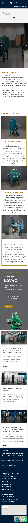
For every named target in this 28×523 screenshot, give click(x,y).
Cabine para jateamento (8, 465)
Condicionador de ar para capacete (11, 475)
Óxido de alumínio (6, 489)
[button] (14, 18)
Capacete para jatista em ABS (10, 473)
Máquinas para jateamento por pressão (12, 462)
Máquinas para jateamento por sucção (12, 460)
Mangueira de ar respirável (8, 478)
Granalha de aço (6, 484)
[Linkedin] (2, 3)
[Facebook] (11, 3)
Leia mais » (5, 366)
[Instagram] (7, 3)
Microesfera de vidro (7, 488)
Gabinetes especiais (7, 457)
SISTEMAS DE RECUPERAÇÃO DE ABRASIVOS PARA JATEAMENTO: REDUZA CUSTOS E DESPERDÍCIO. (12, 350)
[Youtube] (15, 3)
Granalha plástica (6, 486)
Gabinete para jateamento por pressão (12, 455)
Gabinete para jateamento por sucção (12, 453)
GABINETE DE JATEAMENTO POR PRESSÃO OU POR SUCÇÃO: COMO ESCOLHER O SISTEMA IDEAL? (13, 429)
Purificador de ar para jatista (9, 476)
